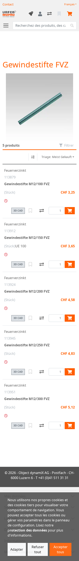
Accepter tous (61, 549)
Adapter (16, 549)
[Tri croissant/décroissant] (32, 157)
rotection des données (28, 530)
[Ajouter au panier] (70, 210)
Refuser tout (38, 549)
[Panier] (70, 13)
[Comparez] (41, 211)
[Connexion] (40, 14)
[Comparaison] (50, 14)
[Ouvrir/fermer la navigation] (8, 25)
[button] (6, 200)
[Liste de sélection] (59, 14)
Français (69, 4)
